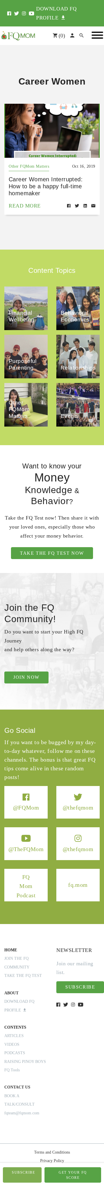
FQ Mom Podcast (26, 885)
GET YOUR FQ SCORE (73, 1175)
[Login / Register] (72, 36)
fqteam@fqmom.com (21, 1113)
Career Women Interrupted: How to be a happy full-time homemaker (46, 186)
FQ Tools (12, 1070)
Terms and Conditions (52, 1152)
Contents (15, 1027)
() (61, 36)
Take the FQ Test (23, 975)
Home (10, 950)
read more (25, 206)
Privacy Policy (52, 1161)
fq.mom (78, 885)
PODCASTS (14, 1053)
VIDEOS (11, 1044)
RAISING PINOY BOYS (25, 1061)
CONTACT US (17, 1087)
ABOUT (11, 993)
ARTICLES (14, 1036)
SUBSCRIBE (23, 1172)
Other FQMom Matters (29, 166)
